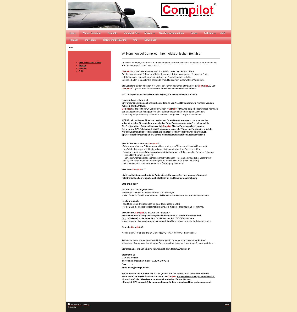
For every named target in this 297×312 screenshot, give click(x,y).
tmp (135, 40)
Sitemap (86, 305)
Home (72, 33)
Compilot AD (131, 33)
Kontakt (73, 40)
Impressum (90, 40)
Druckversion (76, 305)
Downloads (150, 40)
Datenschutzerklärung (114, 40)
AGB (222, 33)
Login (227, 304)
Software (208, 33)
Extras (194, 33)
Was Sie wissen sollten (171, 33)
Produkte (112, 33)
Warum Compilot (91, 33)
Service (148, 33)
